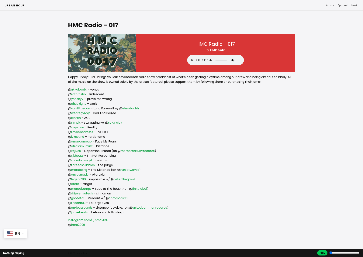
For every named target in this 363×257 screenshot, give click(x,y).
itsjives (76, 151)
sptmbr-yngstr (82, 160)
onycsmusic (80, 174)
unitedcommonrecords (149, 207)
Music (354, 5)
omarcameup (81, 141)
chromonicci (118, 198)
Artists (330, 5)
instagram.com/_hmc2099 (88, 220)
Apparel (342, 5)
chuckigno (78, 103)
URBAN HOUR (15, 5)
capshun (77, 127)
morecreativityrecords (138, 151)
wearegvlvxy (80, 113)
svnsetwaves (129, 170)
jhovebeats (79, 212)
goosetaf (78, 198)
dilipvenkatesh (82, 193)
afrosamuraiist (82, 146)
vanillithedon (80, 108)
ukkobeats (79, 89)
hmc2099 (78, 225)
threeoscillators (83, 165)
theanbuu (78, 203)
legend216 (78, 179)
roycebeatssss (82, 132)
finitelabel (139, 189)
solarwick (115, 122)
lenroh (76, 118)
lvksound (77, 137)
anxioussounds (81, 207)
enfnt (75, 184)
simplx (76, 122)
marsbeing (79, 170)
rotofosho (78, 94)
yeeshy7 (77, 99)
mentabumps (81, 189)
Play (322, 253)
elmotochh (130, 108)
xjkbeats (77, 155)
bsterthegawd (124, 179)
